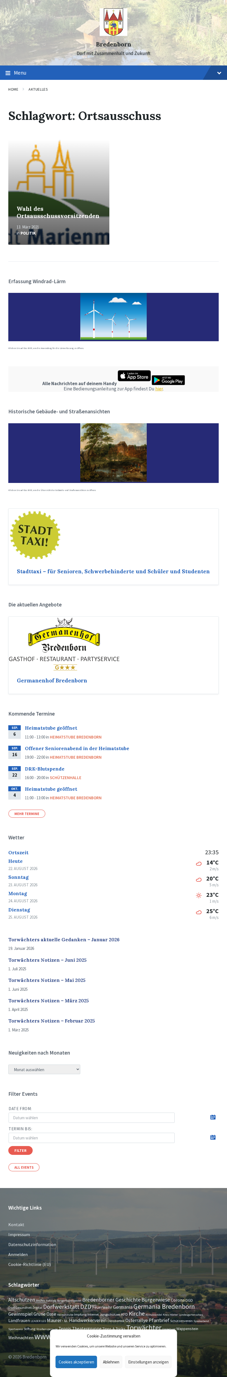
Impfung (80, 1314)
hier (159, 389)
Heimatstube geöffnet (51, 728)
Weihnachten (20, 1337)
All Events (23, 1167)
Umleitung (169, 1329)
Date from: (20, 1108)
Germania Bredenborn (164, 1306)
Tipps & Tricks (113, 1328)
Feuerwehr (102, 1307)
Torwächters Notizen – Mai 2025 (47, 980)
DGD (189, 1300)
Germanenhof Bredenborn (52, 680)
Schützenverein (181, 1320)
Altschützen (21, 1299)
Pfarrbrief (159, 1320)
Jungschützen (110, 1314)
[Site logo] (113, 34)
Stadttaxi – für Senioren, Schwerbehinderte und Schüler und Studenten (113, 571)
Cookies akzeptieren (76, 1362)
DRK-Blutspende (45, 769)
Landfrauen (19, 1320)
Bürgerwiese (155, 1299)
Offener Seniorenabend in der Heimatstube (77, 748)
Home (13, 89)
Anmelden (18, 1254)
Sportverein (15, 1329)
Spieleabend (201, 1321)
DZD (85, 1306)
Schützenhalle (65, 777)
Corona (178, 1300)
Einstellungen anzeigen (148, 1362)
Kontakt (16, 1224)
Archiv (40, 1300)
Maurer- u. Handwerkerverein (77, 1320)
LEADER (35, 1321)
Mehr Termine (26, 813)
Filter (20, 1150)
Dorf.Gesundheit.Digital (25, 1307)
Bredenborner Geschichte (111, 1299)
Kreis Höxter (170, 1314)
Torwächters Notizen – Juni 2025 (47, 960)
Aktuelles (38, 89)
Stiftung (29, 1328)
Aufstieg (51, 1300)
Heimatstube (65, 1314)
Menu (20, 72)
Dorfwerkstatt (61, 1306)
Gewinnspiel (20, 1314)
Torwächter (143, 1327)
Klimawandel (154, 1314)
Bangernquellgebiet (69, 1300)
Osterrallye (136, 1320)
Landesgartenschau (191, 1314)
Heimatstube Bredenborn (76, 737)
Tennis (64, 1328)
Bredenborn (113, 44)
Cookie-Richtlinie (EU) (29, 1264)
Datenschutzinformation (32, 1244)
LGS (43, 1321)
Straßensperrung (47, 1329)
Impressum (19, 1234)
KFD (124, 1314)
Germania (123, 1307)
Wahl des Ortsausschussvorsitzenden (58, 212)
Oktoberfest (116, 1320)
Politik (28, 233)
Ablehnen (111, 1362)
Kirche (137, 1313)
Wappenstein (187, 1328)
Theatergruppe (87, 1328)
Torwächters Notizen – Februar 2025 (51, 1021)
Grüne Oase (44, 1314)
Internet (93, 1314)
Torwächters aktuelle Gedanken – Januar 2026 (64, 940)
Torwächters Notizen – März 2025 (48, 1001)
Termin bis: (20, 1128)
